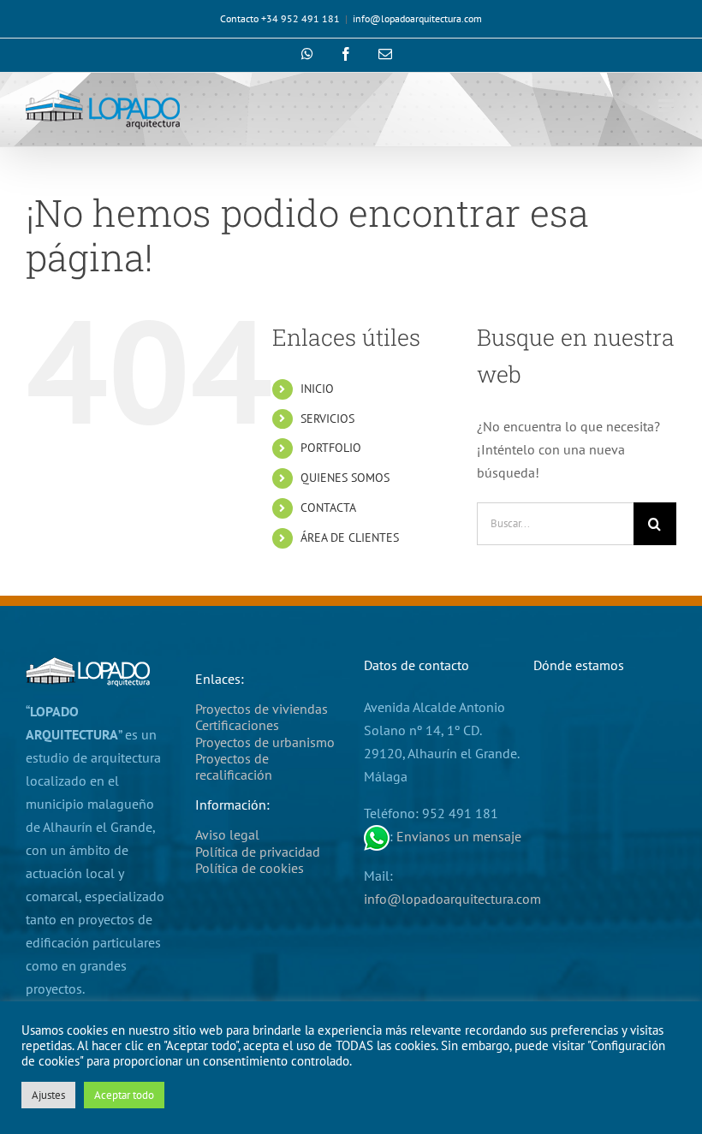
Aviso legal (227, 834)
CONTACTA (328, 507)
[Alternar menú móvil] (667, 106)
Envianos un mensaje (458, 836)
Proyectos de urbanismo (265, 742)
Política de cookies (249, 867)
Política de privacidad (257, 851)
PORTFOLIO (330, 447)
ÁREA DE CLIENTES (349, 537)
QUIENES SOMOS (345, 477)
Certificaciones (237, 724)
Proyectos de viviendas (261, 708)
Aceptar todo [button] (124, 1095)
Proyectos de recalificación (233, 766)
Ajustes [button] (48, 1095)
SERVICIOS (327, 418)
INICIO (317, 388)
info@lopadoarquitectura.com (417, 18)
